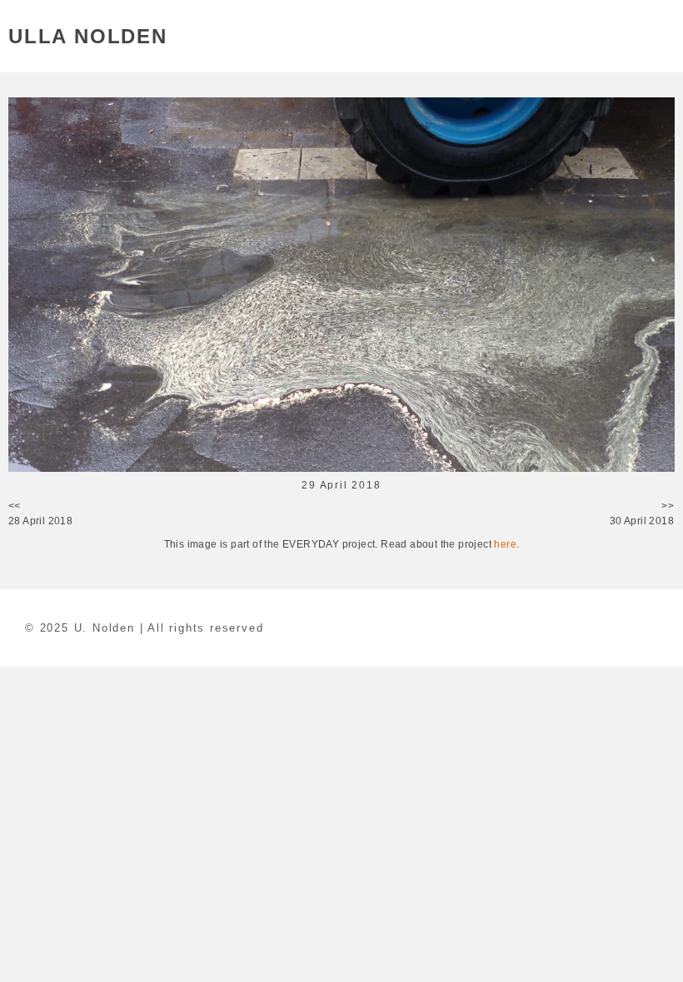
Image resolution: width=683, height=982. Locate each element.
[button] (665, 36)
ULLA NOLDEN (87, 36)
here (505, 544)
